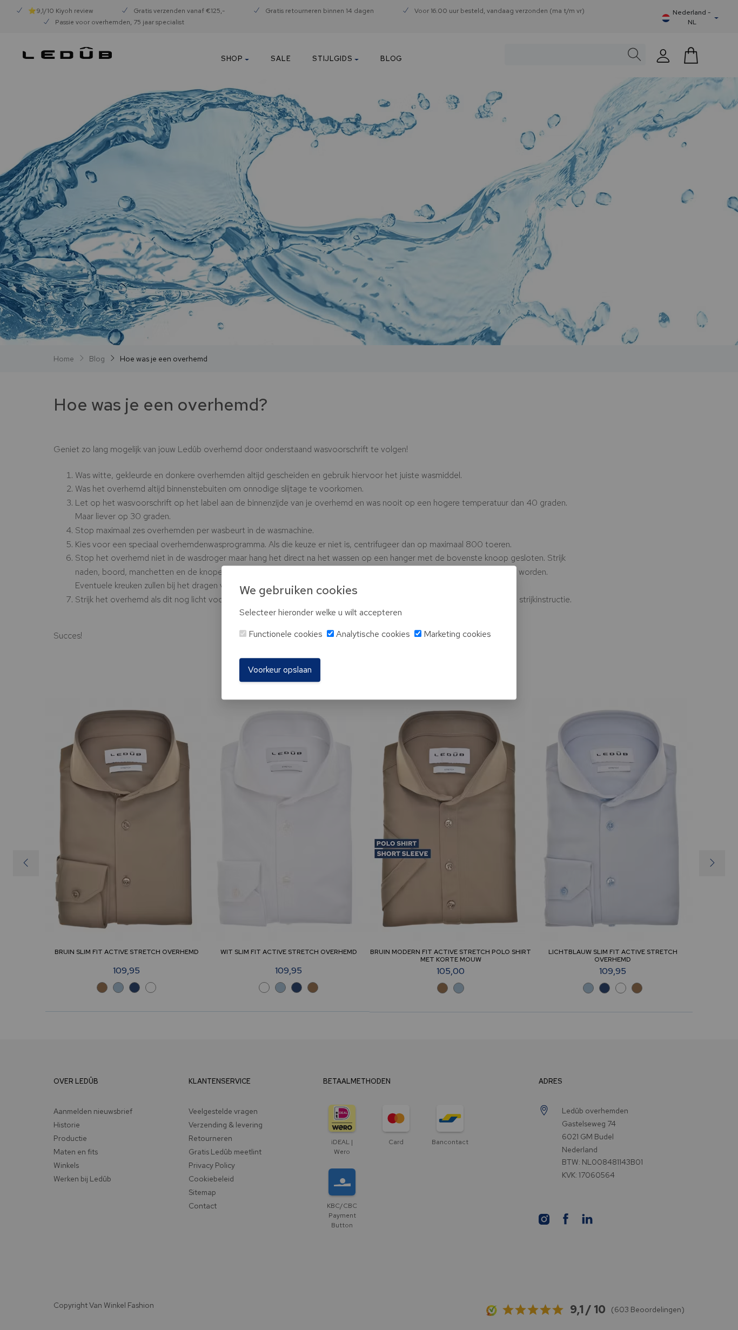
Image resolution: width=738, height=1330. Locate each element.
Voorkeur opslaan (280, 669)
